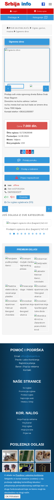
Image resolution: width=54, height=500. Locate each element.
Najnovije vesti (27, 398)
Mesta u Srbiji (27, 402)
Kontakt (27, 370)
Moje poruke (27, 429)
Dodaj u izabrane (29, 169)
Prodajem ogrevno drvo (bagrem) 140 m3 (27, 229)
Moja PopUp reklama (27, 419)
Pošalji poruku (30, 160)
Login (14, 11)
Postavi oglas (27, 395)
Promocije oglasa (27, 391)
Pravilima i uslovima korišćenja (29, 475)
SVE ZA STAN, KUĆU (20, 28)
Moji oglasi (27, 426)
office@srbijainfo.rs (30, 356)
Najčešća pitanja (27, 363)
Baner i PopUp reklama (27, 366)
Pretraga (12, 17)
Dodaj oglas (41, 11)
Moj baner (27, 423)
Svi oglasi (27, 388)
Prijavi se (27, 433)
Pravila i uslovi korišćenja (27, 359)
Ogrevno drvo (22, 31)
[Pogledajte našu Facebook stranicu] (43, 4)
